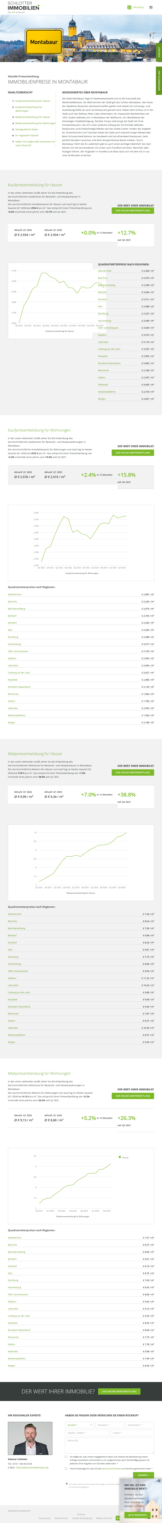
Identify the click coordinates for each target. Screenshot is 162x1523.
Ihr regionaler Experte (27, 135)
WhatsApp (138, 7)
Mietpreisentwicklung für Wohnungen (35, 123)
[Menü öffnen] (151, 7)
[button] (133, 210)
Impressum (45, 1518)
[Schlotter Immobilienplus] (24, 7)
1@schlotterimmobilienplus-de (32, 1467)
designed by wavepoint (19, 1510)
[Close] (159, 1481)
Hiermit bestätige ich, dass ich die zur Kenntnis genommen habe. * (111, 1468)
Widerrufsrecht (104, 1518)
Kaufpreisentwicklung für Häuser (32, 100)
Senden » (143, 1475)
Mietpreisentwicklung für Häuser (32, 117)
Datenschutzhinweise (111, 1468)
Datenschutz (61, 1518)
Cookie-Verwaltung (82, 1518)
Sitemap (81, 1514)
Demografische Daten (26, 129)
